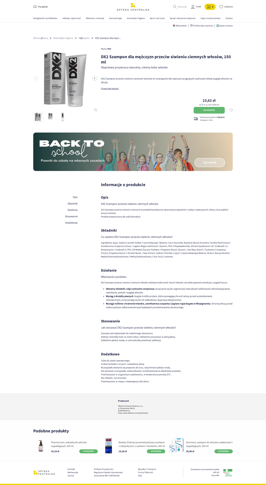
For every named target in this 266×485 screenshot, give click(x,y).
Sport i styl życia (157, 18)
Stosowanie (71, 216)
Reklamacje (73, 472)
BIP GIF (216, 472)
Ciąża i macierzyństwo (211, 18)
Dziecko (229, 18)
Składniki (73, 204)
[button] (94, 78)
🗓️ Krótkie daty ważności (201, 26)
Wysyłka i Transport (147, 469)
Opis (75, 197)
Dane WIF (215, 475)
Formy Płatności (145, 472)
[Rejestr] (228, 472)
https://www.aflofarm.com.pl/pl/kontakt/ (133, 413)
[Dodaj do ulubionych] (231, 110)
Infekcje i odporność (71, 18)
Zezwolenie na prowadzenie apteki (205, 469)
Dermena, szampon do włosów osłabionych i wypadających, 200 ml (209, 444)
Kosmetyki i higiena (136, 18)
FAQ (140, 475)
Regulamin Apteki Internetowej (108, 472)
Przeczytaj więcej (110, 88)
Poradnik (43, 6)
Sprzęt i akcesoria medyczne (182, 18)
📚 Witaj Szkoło (180, 26)
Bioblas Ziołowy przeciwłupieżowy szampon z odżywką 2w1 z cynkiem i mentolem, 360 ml (142, 444)
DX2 (109, 48)
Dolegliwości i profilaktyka (45, 18)
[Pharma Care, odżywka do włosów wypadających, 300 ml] (41, 445)
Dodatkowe (71, 223)
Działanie (73, 210)
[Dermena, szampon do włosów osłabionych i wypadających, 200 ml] (176, 445)
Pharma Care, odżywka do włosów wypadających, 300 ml (69, 444)
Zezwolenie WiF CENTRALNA (107, 475)
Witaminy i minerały (95, 18)
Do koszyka (209, 110)
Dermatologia (115, 18)
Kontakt (71, 469)
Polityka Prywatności (103, 469)
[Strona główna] (133, 6)
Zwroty (71, 475)
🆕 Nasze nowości (224, 26)
